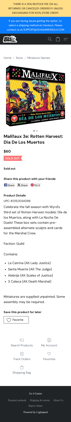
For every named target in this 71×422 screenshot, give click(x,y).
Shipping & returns (40, 400)
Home (7, 58)
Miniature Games (38, 58)
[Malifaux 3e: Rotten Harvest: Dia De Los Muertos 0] (35, 96)
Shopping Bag (22, 372)
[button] (10, 39)
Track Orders (21, 359)
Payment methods (17, 400)
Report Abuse (35, 405)
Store (19, 58)
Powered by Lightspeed (35, 412)
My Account (49, 345)
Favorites (49, 359)
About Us (58, 400)
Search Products (22, 345)
